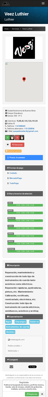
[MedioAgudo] (6, 3)
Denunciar (18, 145)
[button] (24, 79)
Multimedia (12, 351)
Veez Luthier (27, 29)
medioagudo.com (17, 340)
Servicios (15, 29)
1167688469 (20, 126)
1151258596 (29, 129)
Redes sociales (14, 346)
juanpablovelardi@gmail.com (25, 131)
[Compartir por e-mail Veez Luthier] (11, 367)
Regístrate (32, 394)
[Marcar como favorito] (7, 145)
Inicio (6, 29)
